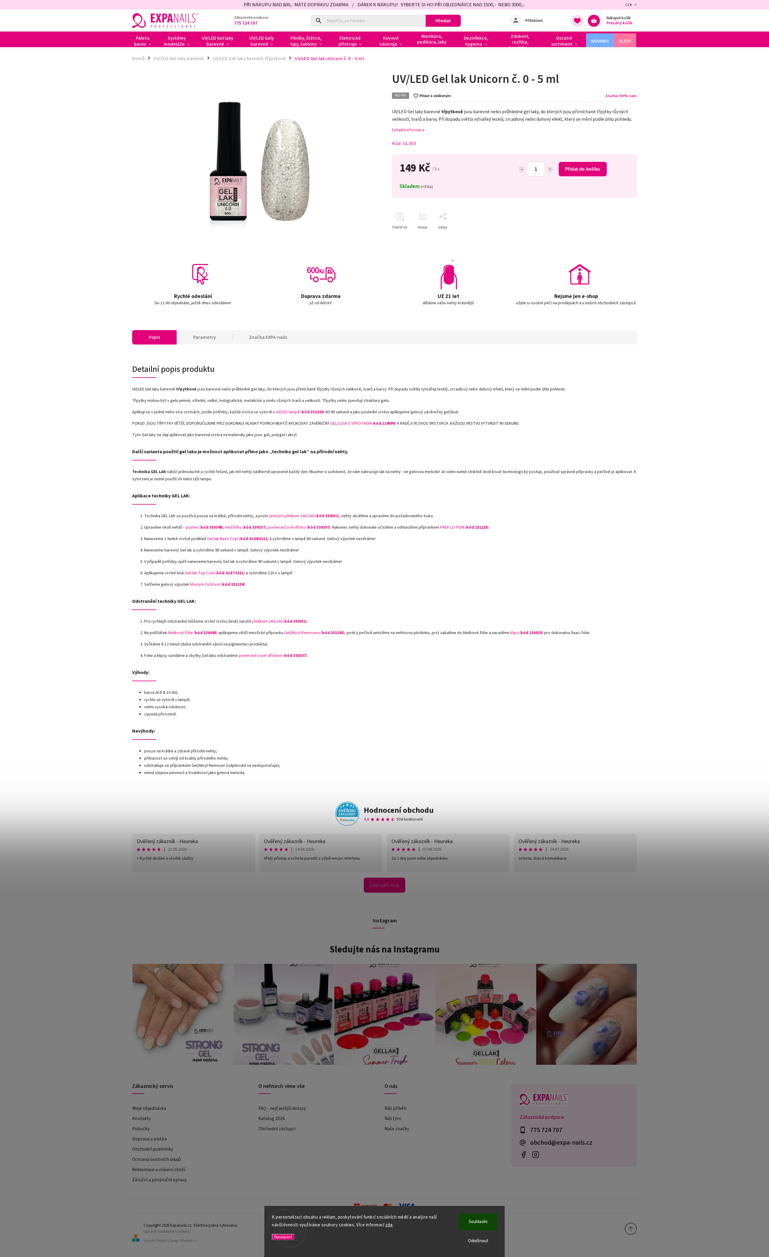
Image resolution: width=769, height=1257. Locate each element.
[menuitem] (145, 41)
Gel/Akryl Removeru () (314, 633)
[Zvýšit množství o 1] (550, 169)
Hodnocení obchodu (399, 810)
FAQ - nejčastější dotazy (282, 1108)
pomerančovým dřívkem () (273, 656)
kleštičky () (245, 527)
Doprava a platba (149, 1139)
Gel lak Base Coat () (238, 539)
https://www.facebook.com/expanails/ (523, 1154)
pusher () (204, 527)
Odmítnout (478, 1241)
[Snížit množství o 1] (521, 169)
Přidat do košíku (582, 169)
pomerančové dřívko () (299, 527)
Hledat (443, 20)
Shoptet (161, 1240)
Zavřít (618, 238)
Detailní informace (408, 130)
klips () (526, 633)
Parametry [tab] (204, 337)
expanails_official (535, 1154)
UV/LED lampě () (300, 412)
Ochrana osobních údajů (156, 1159)
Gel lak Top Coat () (215, 573)
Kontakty (141, 1118)
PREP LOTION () (464, 527)
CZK (628, 5)
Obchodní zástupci (277, 1128)
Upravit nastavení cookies (167, 1231)
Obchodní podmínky (152, 1149)
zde (389, 1225)
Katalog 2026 (271, 1118)
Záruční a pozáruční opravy (159, 1180)
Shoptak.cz (189, 1240)
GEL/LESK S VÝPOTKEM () (363, 424)
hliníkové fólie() (192, 633)
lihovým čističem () (217, 584)
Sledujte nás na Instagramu (385, 949)
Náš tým (392, 1118)
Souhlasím (478, 1222)
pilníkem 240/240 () (279, 621)
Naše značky (396, 1128)
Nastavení (283, 1237)
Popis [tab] (154, 337)
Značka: (621, 96)
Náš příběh (395, 1108)
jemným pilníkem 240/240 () (304, 516)
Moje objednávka (149, 1108)
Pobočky (141, 1128)
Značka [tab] (268, 337)
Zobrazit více (384, 885)
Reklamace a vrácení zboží (158, 1169)
